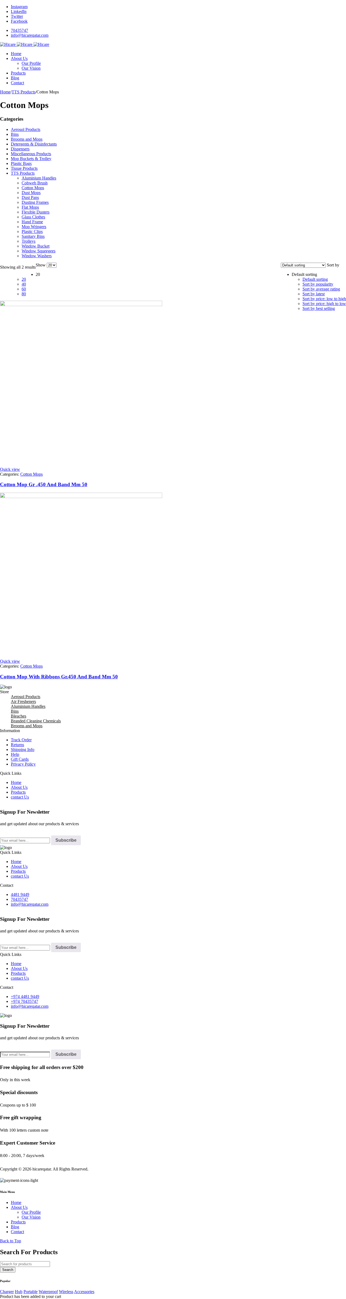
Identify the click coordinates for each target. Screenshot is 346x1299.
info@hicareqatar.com (29, 35)
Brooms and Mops (26, 139)
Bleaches (18, 716)
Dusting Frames (35, 202)
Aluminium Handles (39, 178)
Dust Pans (30, 197)
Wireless (66, 1291)
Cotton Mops (33, 187)
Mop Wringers (34, 226)
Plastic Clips (32, 231)
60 (24, 289)
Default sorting (315, 279)
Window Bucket (35, 246)
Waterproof (48, 1291)
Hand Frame (32, 221)
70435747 (19, 30)
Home (5, 92)
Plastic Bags (21, 163)
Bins (15, 134)
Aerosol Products (25, 129)
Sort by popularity (317, 284)
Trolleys (28, 241)
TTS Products (23, 92)
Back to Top (10, 1241)
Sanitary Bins (33, 236)
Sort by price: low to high (324, 298)
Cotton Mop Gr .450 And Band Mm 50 (43, 484)
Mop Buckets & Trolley (31, 158)
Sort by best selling (318, 308)
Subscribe (65, 840)
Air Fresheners (23, 701)
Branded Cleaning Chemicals (36, 721)
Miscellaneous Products (31, 153)
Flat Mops (30, 207)
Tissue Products (24, 168)
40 (24, 284)
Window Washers (37, 255)
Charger (7, 1291)
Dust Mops (31, 192)
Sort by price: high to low (324, 303)
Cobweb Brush (35, 183)
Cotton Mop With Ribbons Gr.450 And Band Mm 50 (59, 676)
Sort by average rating (321, 289)
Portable (31, 1291)
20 (24, 279)
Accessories (84, 1291)
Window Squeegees (38, 251)
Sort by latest (313, 294)
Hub (18, 1291)
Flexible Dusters (35, 212)
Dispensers (20, 149)
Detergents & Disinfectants (34, 144)
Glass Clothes (33, 217)
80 (24, 294)
